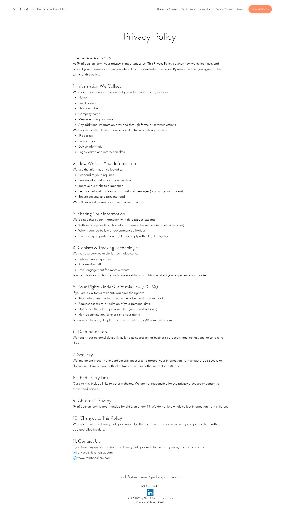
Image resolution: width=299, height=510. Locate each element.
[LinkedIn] (150, 492)
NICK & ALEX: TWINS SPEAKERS (40, 9)
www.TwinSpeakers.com (94, 458)
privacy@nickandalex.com (154, 320)
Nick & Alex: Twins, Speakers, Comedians (150, 477)
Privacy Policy (166, 498)
